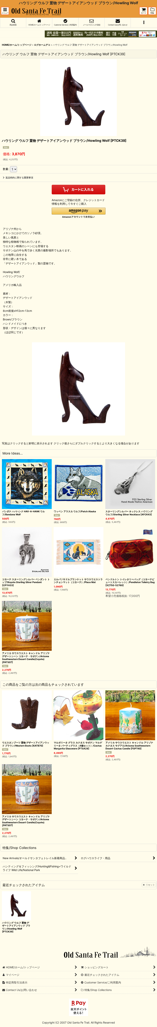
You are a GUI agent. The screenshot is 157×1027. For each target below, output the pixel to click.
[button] (5, 11)
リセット (150, 884)
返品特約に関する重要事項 (19, 177)
